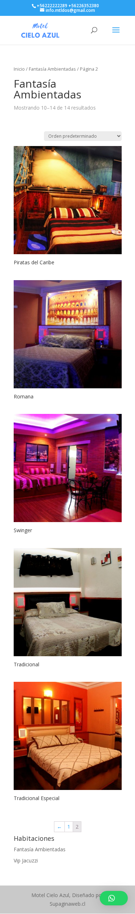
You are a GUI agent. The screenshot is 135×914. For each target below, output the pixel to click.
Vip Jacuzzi (26, 860)
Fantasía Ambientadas (40, 849)
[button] (114, 898)
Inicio (19, 69)
